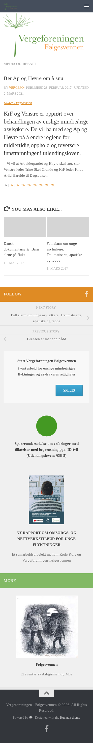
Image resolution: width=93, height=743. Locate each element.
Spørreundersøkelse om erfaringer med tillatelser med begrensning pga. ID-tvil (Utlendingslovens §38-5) (47, 449)
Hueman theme (70, 717)
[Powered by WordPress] (30, 717)
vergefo (16, 87)
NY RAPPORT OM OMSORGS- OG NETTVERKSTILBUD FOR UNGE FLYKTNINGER (46, 539)
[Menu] (87, 6)
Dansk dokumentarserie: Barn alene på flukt (21, 249)
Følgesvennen (47, 664)
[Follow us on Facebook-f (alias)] (86, 294)
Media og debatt (20, 64)
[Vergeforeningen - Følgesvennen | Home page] (13, 6)
